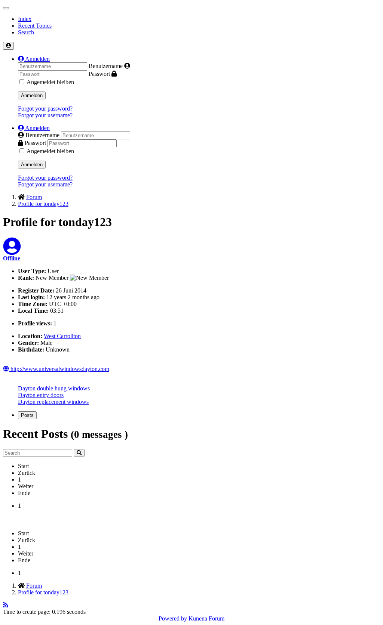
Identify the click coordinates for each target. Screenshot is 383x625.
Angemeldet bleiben (50, 82)
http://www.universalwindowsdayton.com (59, 369)
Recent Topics (35, 25)
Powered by (173, 618)
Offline (11, 258)
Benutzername (106, 66)
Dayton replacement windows (53, 402)
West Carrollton (62, 336)
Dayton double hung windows (54, 388)
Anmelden (32, 95)
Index (24, 19)
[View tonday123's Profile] (12, 251)
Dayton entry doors (41, 395)
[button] (34, 59)
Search (26, 32)
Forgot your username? (45, 115)
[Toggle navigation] (6, 8)
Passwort (99, 74)
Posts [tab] (27, 415)
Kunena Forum (206, 618)
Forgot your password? (45, 108)
